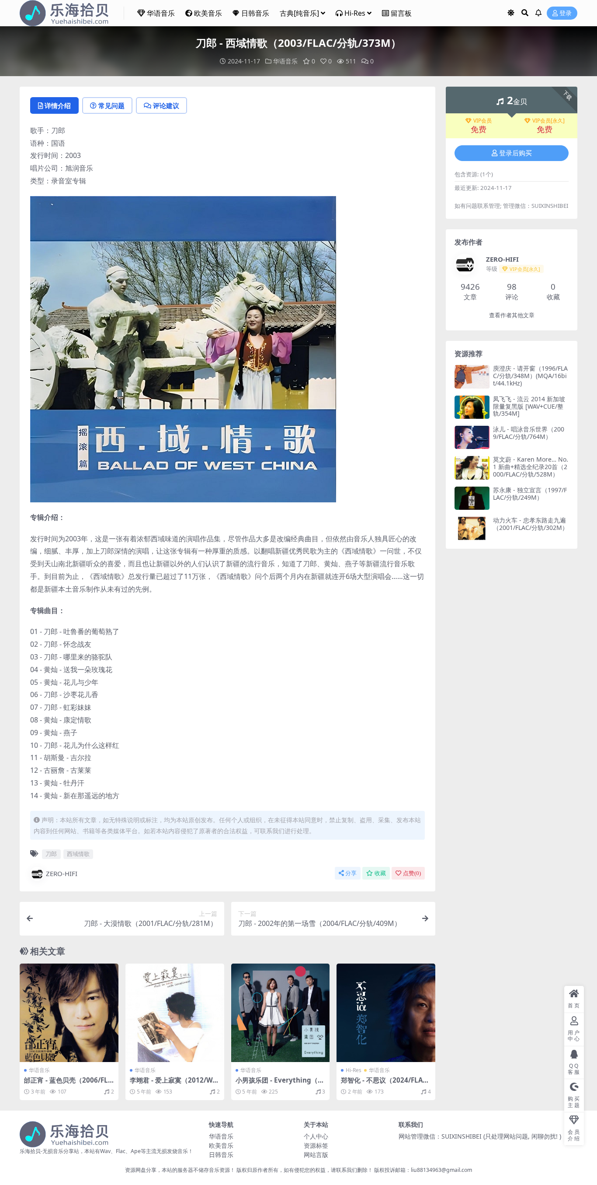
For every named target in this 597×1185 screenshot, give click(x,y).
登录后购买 (515, 153)
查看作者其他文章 (512, 315)
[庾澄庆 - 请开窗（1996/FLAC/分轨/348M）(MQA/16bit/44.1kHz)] (472, 376)
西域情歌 (78, 854)
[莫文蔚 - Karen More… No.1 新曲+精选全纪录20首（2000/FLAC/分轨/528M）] (472, 467)
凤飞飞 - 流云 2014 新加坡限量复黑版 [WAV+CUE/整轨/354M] (529, 406)
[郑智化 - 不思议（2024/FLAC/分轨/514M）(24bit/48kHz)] (386, 1013)
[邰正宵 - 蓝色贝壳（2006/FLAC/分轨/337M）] (69, 1013)
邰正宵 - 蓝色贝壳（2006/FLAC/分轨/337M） (68, 1084)
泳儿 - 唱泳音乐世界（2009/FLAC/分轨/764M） (528, 433)
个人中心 (316, 1136)
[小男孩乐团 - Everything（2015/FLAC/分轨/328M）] (280, 1013)
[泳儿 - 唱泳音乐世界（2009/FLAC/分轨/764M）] (472, 437)
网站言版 (316, 1154)
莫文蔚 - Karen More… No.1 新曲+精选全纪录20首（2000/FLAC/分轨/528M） (530, 466)
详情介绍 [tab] (58, 105)
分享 (351, 873)
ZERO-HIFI (61, 873)
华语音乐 (161, 13)
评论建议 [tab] (166, 105)
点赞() (412, 873)
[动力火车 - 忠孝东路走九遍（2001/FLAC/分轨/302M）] (472, 528)
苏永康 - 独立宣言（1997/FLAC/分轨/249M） (530, 493)
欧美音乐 (208, 13)
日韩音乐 (255, 13)
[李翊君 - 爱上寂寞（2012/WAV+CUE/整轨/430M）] (174, 1013)
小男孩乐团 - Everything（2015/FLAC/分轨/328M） (279, 1084)
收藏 (380, 873)
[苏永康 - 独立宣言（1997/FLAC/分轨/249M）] (472, 498)
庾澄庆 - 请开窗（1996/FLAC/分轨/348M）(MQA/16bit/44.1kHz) (530, 375)
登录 (565, 13)
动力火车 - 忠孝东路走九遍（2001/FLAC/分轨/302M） (530, 524)
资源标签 (316, 1145)
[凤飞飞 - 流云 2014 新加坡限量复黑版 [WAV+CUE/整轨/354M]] (472, 407)
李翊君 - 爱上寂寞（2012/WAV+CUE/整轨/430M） (173, 1084)
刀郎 (51, 854)
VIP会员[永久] (548, 121)
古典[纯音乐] (299, 13)
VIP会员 (482, 121)
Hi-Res (354, 13)
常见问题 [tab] (111, 105)
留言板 (401, 13)
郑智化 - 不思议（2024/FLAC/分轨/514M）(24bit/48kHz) (385, 1084)
